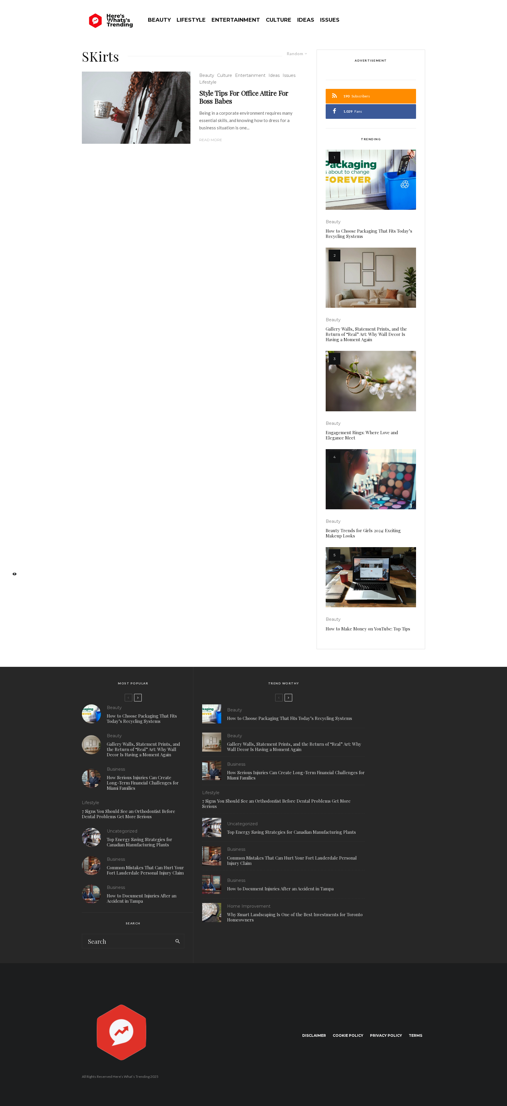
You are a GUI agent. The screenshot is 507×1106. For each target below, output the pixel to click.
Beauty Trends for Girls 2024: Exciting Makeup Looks (363, 533)
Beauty (159, 20)
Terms (415, 1035)
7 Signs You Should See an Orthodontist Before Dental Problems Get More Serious (128, 814)
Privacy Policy (386, 1035)
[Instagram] (11, 548)
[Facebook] (12, 529)
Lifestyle (191, 20)
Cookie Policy (348, 1035)
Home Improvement (249, 906)
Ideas (305, 20)
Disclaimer (314, 1035)
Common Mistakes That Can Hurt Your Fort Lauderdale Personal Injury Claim (145, 870)
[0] (11, 576)
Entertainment (236, 20)
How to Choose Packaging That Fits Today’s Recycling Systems (369, 233)
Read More (210, 140)
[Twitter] (11, 539)
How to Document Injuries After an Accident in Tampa (141, 898)
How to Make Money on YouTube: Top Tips (368, 628)
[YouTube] (12, 557)
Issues (329, 20)
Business (116, 769)
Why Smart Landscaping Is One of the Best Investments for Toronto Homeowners (295, 917)
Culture (278, 20)
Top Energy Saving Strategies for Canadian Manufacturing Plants (139, 842)
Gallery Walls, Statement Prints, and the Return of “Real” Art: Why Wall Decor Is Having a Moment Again (366, 334)
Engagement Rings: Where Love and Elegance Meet (362, 435)
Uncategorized (122, 831)
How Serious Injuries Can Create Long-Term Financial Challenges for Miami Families (143, 783)
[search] (177, 941)
